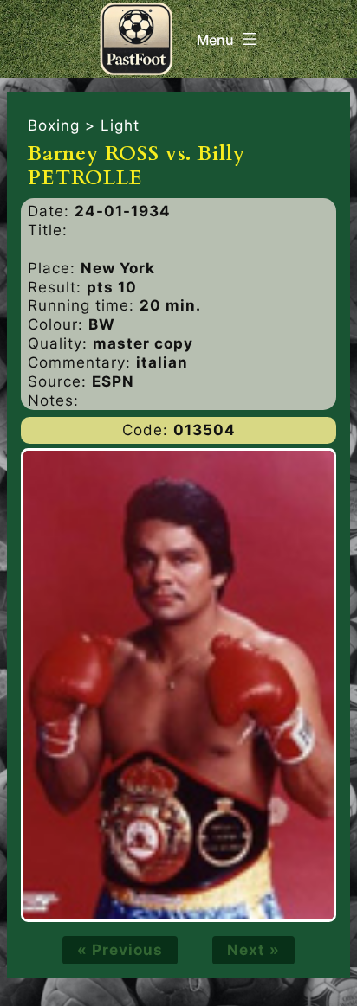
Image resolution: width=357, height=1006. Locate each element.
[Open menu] (228, 39)
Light (120, 125)
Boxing (54, 125)
